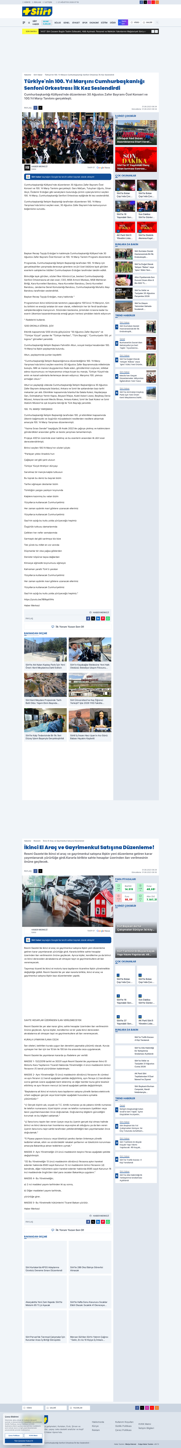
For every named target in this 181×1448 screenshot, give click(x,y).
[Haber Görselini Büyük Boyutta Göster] (67, 138)
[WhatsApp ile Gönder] (108, 618)
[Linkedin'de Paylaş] (98, 618)
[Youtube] (153, 2)
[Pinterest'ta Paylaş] (103, 618)
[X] (145, 2)
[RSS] (157, 2)
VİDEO (136, 22)
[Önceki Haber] (152, 31)
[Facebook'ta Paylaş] (35, 108)
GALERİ (149, 22)
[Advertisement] (90, 53)
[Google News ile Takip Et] (103, 167)
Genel (66, 22)
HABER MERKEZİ (39, 167)
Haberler (27, 75)
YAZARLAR (77, 1408)
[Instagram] (149, 2)
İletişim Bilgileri (146, 1428)
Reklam (37, 2)
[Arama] (157, 22)
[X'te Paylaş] (40, 108)
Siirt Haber (36, 22)
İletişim (48, 2)
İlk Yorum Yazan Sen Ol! (70, 626)
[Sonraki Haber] (156, 31)
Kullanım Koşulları (124, 1422)
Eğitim (104, 22)
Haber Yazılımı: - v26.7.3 (136, 1444)
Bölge (58, 22)
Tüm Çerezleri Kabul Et (23, 1441)
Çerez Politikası (123, 1430)
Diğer (113, 22)
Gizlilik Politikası (123, 1426)
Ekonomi (94, 22)
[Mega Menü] (24, 22)
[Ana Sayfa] (29, 23)
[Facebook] (141, 2)
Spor (84, 22)
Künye (27, 2)
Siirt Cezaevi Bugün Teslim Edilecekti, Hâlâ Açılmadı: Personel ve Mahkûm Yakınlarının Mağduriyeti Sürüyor (79, 31)
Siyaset (76, 22)
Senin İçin (124, 22)
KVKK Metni (145, 1424)
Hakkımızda (98, 1422)
